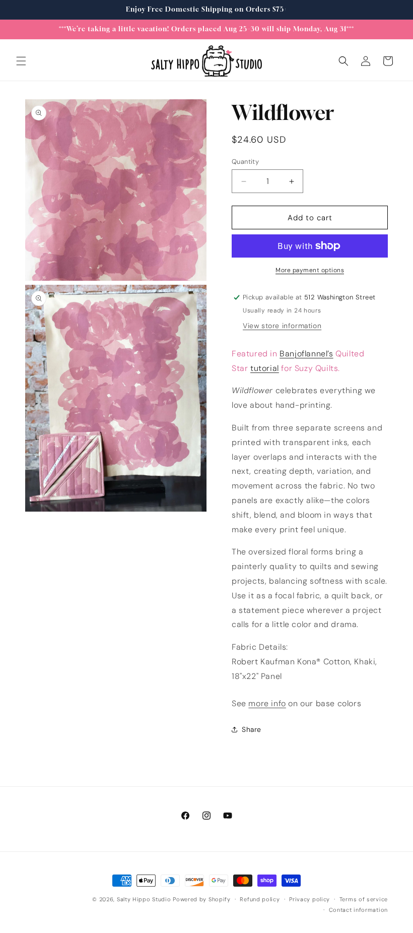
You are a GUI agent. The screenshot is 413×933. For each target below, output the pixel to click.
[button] (21, 61)
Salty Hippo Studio (144, 899)
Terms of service (363, 899)
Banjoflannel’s (306, 353)
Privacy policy (309, 899)
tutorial (264, 368)
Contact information (358, 909)
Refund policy (260, 899)
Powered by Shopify (202, 899)
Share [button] (251, 729)
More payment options (310, 270)
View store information (282, 325)
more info (267, 703)
